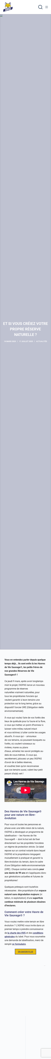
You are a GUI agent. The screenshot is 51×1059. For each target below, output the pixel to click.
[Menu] (46, 7)
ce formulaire (19, 944)
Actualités (41, 341)
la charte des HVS (17, 933)
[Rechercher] (40, 7)
